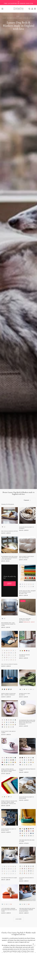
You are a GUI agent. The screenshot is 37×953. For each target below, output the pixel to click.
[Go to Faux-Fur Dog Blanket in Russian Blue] (9, 817)
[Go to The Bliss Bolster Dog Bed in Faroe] (27, 817)
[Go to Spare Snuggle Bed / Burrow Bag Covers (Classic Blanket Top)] (27, 573)
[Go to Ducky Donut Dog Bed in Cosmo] (9, 708)
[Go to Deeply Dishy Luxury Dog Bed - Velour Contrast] (9, 678)
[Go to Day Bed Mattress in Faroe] (9, 855)
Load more (18, 919)
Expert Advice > (9, 583)
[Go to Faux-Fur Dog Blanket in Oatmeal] (27, 515)
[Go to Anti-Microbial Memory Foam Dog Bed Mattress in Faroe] (9, 892)
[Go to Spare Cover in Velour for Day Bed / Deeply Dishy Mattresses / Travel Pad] (9, 785)
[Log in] (32, 8)
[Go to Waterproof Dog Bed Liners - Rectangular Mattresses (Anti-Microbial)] (9, 545)
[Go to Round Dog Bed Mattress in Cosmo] (27, 746)
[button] (2, 9)
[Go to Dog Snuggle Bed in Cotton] (9, 515)
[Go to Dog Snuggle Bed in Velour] (9, 639)
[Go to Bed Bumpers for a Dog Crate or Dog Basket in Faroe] (9, 607)
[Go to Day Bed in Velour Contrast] (27, 639)
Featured (26, 500)
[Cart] (35, 8)
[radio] (2, 527)
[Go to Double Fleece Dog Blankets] (27, 678)
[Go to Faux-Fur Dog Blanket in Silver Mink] (27, 785)
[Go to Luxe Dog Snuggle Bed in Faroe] (27, 855)
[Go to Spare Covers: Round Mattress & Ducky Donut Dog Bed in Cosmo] (9, 746)
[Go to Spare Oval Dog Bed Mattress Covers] (27, 607)
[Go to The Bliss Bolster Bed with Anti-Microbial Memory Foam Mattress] (27, 892)
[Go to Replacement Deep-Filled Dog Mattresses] (27, 545)
